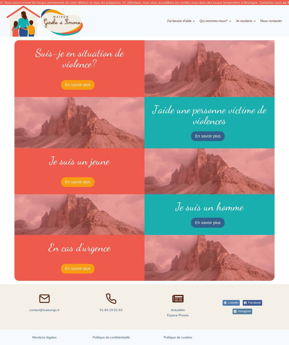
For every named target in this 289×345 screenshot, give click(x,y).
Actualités (178, 310)
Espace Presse (178, 315)
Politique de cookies (178, 337)
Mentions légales (44, 337)
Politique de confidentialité (111, 337)
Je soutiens (244, 21)
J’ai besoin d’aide (179, 21)
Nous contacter (271, 21)
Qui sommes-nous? (214, 21)
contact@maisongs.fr (44, 310)
